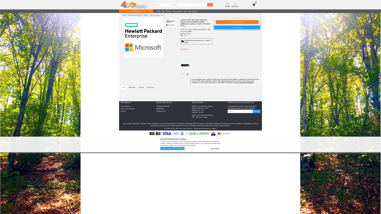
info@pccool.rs (161, 111)
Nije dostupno (237, 27)
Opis (123, 87)
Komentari (150, 87)
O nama (123, 111)
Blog (163, 11)
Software (145, 15)
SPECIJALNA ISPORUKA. (246, 82)
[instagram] (380, 77)
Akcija (158, 11)
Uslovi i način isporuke (190, 11)
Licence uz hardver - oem (156, 15)
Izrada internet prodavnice (202, 128)
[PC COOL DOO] (133, 4)
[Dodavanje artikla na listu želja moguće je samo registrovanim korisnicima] (182, 74)
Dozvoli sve (179, 148)
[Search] (210, 4)
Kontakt (168, 11)
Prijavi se (256, 111)
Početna (124, 15)
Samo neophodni (167, 148)
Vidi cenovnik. (225, 81)
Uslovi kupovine (177, 11)
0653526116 (160, 108)
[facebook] (380, 74)
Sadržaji (141, 87)
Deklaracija (131, 87)
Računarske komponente (135, 15)
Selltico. (214, 128)
